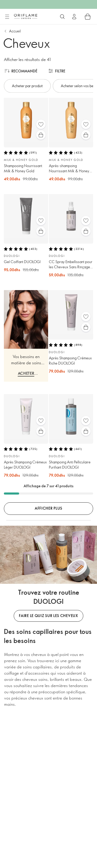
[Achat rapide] (41, 135)
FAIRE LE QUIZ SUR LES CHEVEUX (48, 615)
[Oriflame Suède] (26, 16)
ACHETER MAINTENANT (26, 374)
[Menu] (7, 17)
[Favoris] (41, 124)
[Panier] (87, 16)
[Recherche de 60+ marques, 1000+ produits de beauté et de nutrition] (62, 16)
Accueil (15, 31)
